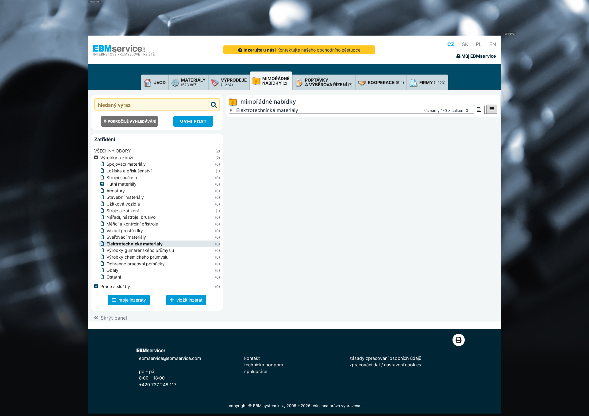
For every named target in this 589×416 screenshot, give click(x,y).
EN (492, 44)
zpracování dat (364, 364)
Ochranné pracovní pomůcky (135, 263)
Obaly (112, 270)
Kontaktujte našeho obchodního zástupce (302, 49)
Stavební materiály (125, 197)
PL (479, 44)
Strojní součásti (121, 177)
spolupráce (255, 371)
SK (465, 44)
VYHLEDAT (193, 121)
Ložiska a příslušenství (129, 170)
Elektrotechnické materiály (134, 243)
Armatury (115, 190)
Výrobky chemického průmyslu (137, 257)
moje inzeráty (131, 299)
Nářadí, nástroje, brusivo (131, 217)
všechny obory (112, 150)
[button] (97, 157)
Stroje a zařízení (122, 210)
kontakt (252, 358)
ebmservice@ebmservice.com (170, 358)
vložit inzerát (188, 299)
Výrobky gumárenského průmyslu (140, 250)
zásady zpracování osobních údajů (385, 358)
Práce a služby (115, 286)
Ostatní (113, 276)
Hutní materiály (121, 184)
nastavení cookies (402, 364)
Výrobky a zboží (116, 157)
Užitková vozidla (123, 203)
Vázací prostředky (124, 230)
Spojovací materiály (126, 164)
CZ (450, 44)
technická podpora (263, 364)
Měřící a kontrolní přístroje (132, 223)
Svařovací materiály (126, 237)
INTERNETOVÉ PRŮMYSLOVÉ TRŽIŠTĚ (124, 54)
